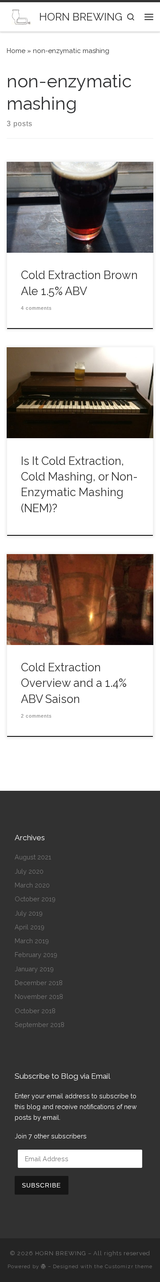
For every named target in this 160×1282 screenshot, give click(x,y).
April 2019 (29, 927)
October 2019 (35, 899)
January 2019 (34, 969)
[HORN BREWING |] (21, 16)
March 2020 (32, 885)
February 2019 (36, 954)
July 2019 (29, 913)
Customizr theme (128, 1266)
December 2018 (39, 982)
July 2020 (29, 871)
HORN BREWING (60, 1253)
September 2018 (39, 1024)
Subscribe (41, 1185)
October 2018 (35, 1011)
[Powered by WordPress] (43, 1266)
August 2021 (33, 857)
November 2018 (39, 996)
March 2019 (32, 941)
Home (16, 51)
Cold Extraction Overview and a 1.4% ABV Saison (74, 683)
